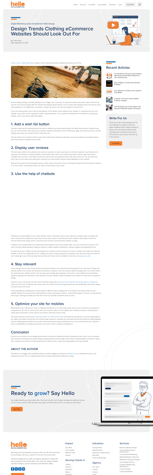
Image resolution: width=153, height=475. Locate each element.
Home (13, 63)
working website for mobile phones (48, 317)
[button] (139, 4)
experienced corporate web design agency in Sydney (77, 282)
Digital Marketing (28, 63)
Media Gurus (72, 353)
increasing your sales (83, 256)
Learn (19, 63)
